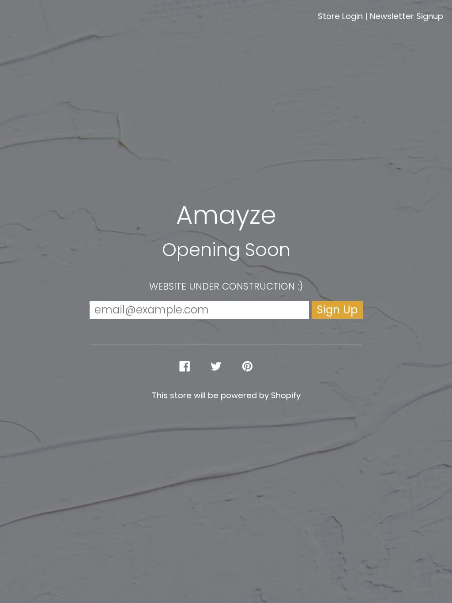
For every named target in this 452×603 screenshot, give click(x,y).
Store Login (340, 16)
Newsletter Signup (406, 16)
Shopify (286, 395)
